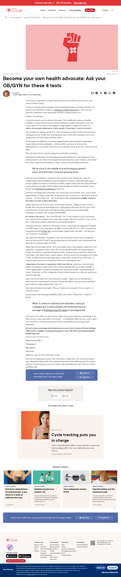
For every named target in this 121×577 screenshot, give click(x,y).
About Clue (53, 559)
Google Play (85, 377)
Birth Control (53, 549)
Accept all (112, 567)
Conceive (43, 551)
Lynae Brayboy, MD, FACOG (62, 454)
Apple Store (85, 373)
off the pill (45, 231)
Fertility (52, 551)
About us (36, 545)
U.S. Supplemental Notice (68, 551)
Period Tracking (45, 549)
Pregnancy (43, 553)
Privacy (63, 547)
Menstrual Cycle (54, 547)
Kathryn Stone (40, 504)
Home (42, 10)
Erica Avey (16, 93)
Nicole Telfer (98, 504)
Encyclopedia (75, 10)
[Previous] (109, 508)
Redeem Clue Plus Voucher (15, 561)
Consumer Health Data (68, 549)
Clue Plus (90, 10)
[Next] (114, 508)
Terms (63, 553)
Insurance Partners (82, 547)
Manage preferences (110, 572)
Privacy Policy (31, 574)
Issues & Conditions (32, 17)
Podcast (36, 551)
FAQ (41, 545)
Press (35, 549)
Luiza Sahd (10, 504)
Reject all (100, 567)
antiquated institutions (45, 189)
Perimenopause (45, 555)
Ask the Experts (54, 545)
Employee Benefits (82, 545)
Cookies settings (66, 555)
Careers (36, 547)
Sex (51, 555)
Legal (63, 545)
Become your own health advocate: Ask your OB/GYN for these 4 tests (72, 17)
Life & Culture (54, 557)
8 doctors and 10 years (55, 310)
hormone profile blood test (66, 110)
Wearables (43, 557)
